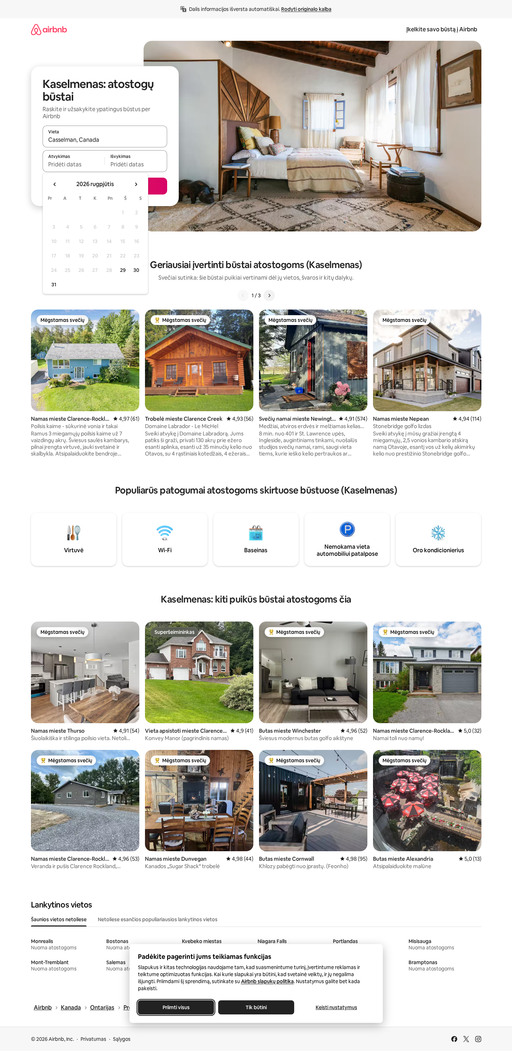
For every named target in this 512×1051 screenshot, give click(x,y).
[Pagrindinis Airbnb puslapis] (49, 29)
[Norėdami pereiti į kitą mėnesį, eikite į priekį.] (136, 184)
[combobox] (105, 139)
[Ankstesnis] (243, 295)
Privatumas (93, 1039)
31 (53, 284)
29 (123, 270)
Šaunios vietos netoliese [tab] (59, 919)
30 (136, 270)
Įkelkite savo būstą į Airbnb (441, 29)
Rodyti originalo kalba (306, 9)
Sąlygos (122, 1039)
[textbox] (73, 164)
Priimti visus (175, 1007)
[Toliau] (269, 295)
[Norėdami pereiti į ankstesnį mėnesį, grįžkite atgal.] (55, 184)
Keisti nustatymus (336, 1007)
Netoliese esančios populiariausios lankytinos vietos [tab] (157, 919)
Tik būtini (256, 1007)
